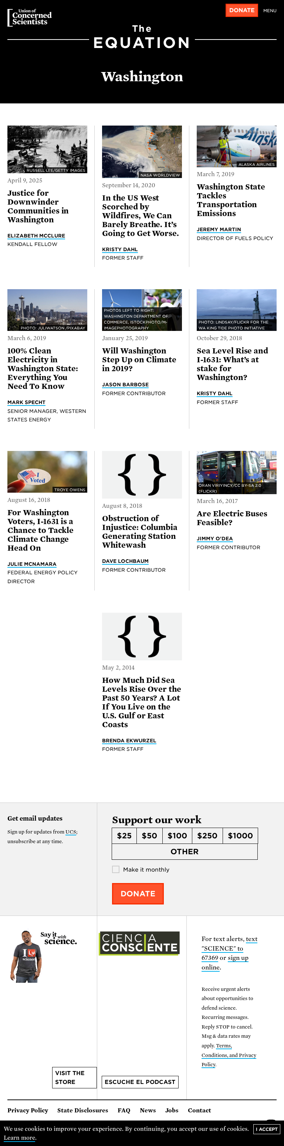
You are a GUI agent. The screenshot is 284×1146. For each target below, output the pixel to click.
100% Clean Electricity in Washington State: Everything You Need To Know (42, 368)
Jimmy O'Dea (215, 538)
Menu (270, 10)
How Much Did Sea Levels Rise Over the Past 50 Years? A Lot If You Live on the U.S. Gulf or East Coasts (141, 702)
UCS (70, 832)
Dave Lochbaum (125, 561)
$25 (124, 835)
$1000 (240, 835)
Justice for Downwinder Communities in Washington (38, 206)
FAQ (124, 1110)
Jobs (172, 1110)
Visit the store (70, 1077)
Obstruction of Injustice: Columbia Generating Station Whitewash (140, 532)
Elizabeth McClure (36, 236)
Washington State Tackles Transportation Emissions (231, 200)
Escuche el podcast (140, 1082)
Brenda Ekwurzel (129, 740)
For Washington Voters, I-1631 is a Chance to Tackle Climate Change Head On (40, 530)
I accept (267, 1129)
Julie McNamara (32, 564)
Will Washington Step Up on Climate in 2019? (139, 359)
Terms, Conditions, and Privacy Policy (229, 1055)
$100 (177, 835)
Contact (199, 1110)
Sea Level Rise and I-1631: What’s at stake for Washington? (232, 364)
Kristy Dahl (120, 249)
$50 (149, 835)
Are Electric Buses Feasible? (232, 518)
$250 (207, 835)
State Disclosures (82, 1110)
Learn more (19, 1138)
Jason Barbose (125, 384)
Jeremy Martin (219, 229)
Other (184, 851)
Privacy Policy (27, 1110)
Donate (242, 10)
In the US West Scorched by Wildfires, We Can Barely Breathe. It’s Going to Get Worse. (140, 216)
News (148, 1110)
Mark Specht (26, 402)
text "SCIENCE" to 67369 (229, 948)
